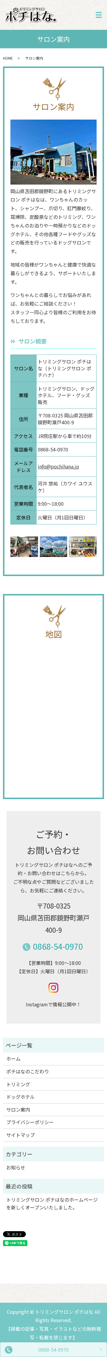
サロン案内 (18, 1109)
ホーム (13, 1058)
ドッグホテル (20, 1096)
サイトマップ (20, 1134)
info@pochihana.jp (58, 466)
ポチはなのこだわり (27, 1071)
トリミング (18, 1084)
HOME (8, 58)
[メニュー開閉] (99, 15)
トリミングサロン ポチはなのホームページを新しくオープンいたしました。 (52, 1203)
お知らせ (15, 1167)
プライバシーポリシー (30, 1122)
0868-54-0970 (53, 1349)
